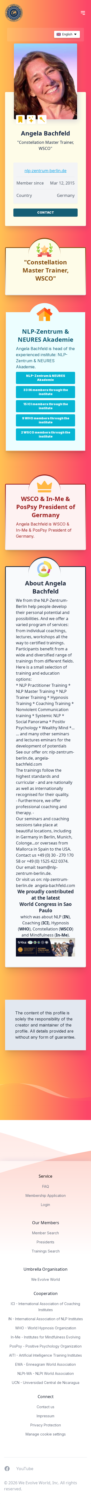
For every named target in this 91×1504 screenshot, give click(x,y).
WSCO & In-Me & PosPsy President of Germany (44, 530)
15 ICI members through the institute (45, 406)
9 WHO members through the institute (45, 420)
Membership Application (46, 1195)
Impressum (45, 1416)
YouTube (24, 1468)
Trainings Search (46, 1251)
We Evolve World (45, 1279)
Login (45, 1204)
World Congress (37, 904)
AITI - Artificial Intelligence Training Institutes (45, 1355)
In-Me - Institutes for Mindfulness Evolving (45, 1337)
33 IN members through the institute (45, 392)
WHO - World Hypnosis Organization (45, 1328)
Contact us (45, 1407)
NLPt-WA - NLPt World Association (45, 1373)
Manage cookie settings (46, 1434)
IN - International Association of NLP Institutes (45, 1319)
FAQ (45, 1186)
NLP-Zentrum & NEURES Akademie (41, 360)
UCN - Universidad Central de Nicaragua (45, 1382)
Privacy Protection (45, 1425)
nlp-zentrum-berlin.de (45, 170)
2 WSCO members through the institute (45, 434)
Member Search (45, 1233)
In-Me (61, 935)
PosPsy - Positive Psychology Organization (46, 1346)
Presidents (45, 1242)
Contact (45, 212)
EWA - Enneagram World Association (45, 1364)
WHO (24, 929)
